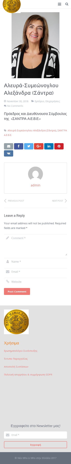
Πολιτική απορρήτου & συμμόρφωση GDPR (28, 374)
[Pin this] (59, 146)
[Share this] (18, 146)
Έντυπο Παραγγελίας (16, 358)
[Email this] (8, 146)
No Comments (15, 105)
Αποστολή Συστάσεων (16, 366)
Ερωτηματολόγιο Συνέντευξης (20, 350)
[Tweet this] (28, 146)
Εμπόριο (39, 101)
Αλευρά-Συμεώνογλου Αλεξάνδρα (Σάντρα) (32, 130)
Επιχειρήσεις (52, 101)
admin (35, 185)
